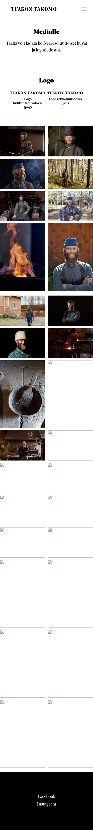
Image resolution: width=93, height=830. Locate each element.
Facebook (46, 796)
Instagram (46, 804)
